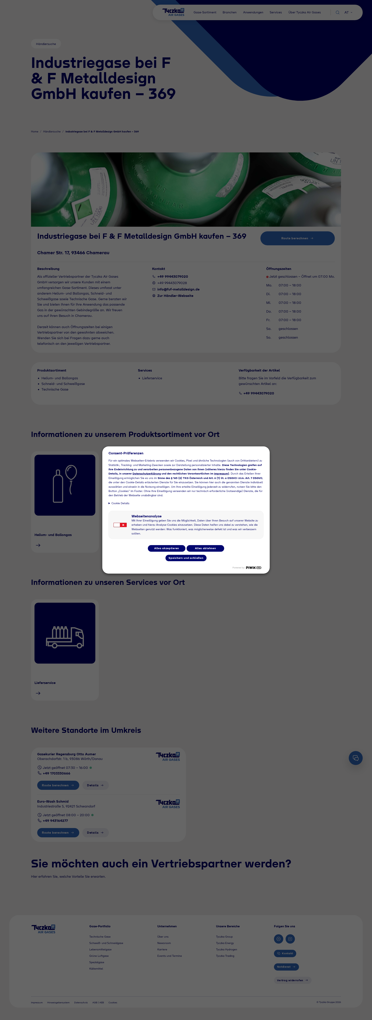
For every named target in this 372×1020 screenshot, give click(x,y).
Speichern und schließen (186, 557)
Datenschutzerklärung (147, 473)
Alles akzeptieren (166, 548)
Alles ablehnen (205, 548)
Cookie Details (120, 503)
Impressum (221, 473)
